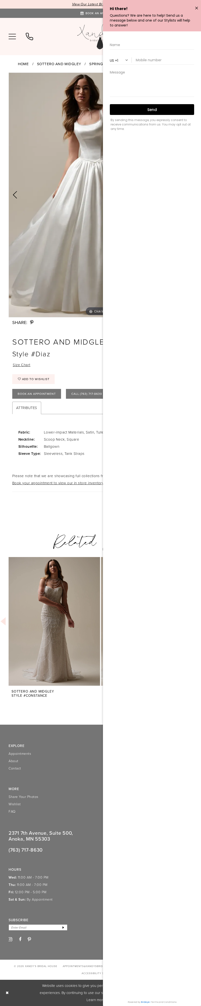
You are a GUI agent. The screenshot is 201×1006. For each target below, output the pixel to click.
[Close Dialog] (7, 993)
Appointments (20, 753)
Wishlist (15, 804)
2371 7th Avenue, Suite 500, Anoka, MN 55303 (41, 836)
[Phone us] (29, 36)
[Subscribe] (63, 927)
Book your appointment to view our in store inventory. (58, 483)
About (13, 761)
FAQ (12, 811)
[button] (12, 36)
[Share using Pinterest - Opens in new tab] (31, 322)
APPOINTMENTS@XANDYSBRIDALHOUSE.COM (93, 966)
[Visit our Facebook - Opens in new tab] (20, 939)
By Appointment (40, 899)
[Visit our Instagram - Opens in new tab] (10, 939)
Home (23, 64)
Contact (15, 768)
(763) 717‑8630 (26, 850)
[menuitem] (12, 36)
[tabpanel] (54, 624)
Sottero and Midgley (59, 64)
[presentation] (54, 621)
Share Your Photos (23, 796)
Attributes (26, 407)
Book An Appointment (37, 394)
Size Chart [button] (21, 365)
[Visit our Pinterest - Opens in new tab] (29, 939)
